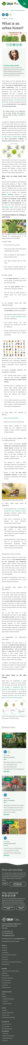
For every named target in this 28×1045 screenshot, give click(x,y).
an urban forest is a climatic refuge (11, 136)
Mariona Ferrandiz (7, 194)
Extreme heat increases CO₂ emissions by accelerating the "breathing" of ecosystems (14, 765)
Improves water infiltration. (11, 418)
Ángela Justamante (9, 757)
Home (3, 10)
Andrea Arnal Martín (10, 843)
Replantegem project (8, 207)
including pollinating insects (18, 316)
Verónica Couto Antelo (11, 65)
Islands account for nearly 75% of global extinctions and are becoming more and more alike (14, 808)
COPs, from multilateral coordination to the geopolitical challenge (13, 850)
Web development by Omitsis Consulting (10, 941)
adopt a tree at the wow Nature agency (12, 697)
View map (4, 928)
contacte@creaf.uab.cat (8, 935)
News (7, 10)
